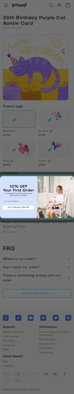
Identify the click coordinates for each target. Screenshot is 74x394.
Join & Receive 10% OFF (18, 207)
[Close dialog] (71, 178)
